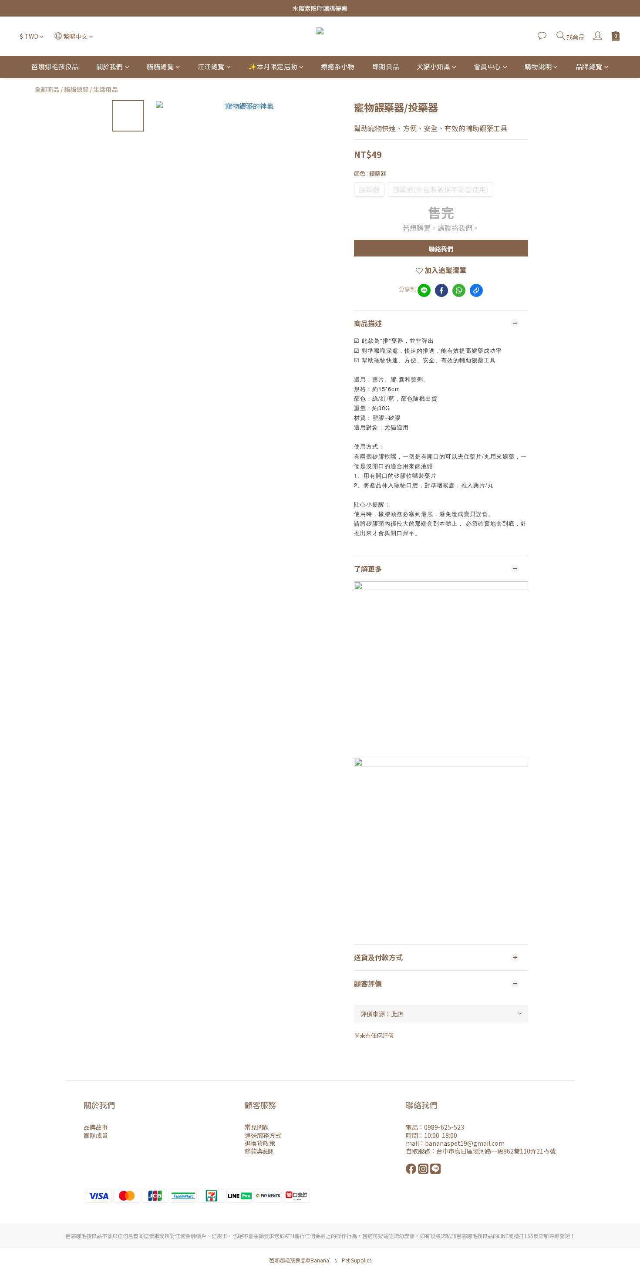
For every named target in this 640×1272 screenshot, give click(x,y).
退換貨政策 (260, 1143)
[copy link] (476, 290)
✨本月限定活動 (272, 66)
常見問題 (257, 1127)
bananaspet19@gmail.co (462, 1143)
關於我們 (109, 66)
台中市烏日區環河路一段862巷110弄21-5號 (496, 1151)
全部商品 (47, 89)
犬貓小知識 (434, 66)
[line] (424, 290)
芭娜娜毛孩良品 (55, 66)
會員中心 (487, 66)
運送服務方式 (263, 1135)
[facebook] (441, 290)
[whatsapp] (458, 290)
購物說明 (538, 66)
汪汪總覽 (211, 66)
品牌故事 (96, 1127)
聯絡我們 (441, 248)
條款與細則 (260, 1151)
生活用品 (105, 89)
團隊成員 (96, 1135)
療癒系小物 (338, 66)
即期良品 (385, 66)
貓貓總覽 (160, 66)
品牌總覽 (589, 66)
